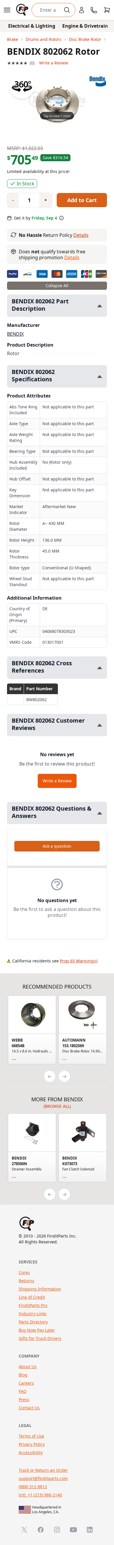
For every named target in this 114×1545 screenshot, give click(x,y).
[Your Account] (81, 10)
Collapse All (57, 285)
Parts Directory (33, 1322)
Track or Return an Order (43, 1470)
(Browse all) (57, 1106)
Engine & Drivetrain (85, 26)
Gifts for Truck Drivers (40, 1338)
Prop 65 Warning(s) (78, 961)
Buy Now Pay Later (37, 1330)
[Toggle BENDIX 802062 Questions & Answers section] (99, 813)
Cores (24, 1272)
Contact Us (29, 1408)
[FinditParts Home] (23, 10)
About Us (28, 1366)
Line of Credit (32, 1297)
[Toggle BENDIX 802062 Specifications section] (99, 376)
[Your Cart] (107, 10)
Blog (23, 1375)
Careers (26, 1383)
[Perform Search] (66, 10)
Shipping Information (40, 1289)
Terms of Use (31, 1436)
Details (81, 235)
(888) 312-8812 (33, 1486)
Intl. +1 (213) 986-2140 (40, 1495)
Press (24, 1399)
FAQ (23, 1391)
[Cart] (107, 10)
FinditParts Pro (33, 1305)
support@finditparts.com (43, 1478)
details (72, 257)
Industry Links (32, 1313)
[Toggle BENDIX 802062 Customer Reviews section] (99, 725)
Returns (26, 1280)
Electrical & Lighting (31, 26)
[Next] (64, 1076)
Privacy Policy (32, 1444)
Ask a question (57, 846)
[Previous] (50, 1076)
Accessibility (31, 1452)
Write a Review (53, 63)
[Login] (81, 10)
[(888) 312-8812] (94, 10)
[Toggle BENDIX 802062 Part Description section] (99, 305)
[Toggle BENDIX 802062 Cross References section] (99, 667)
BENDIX (15, 334)
